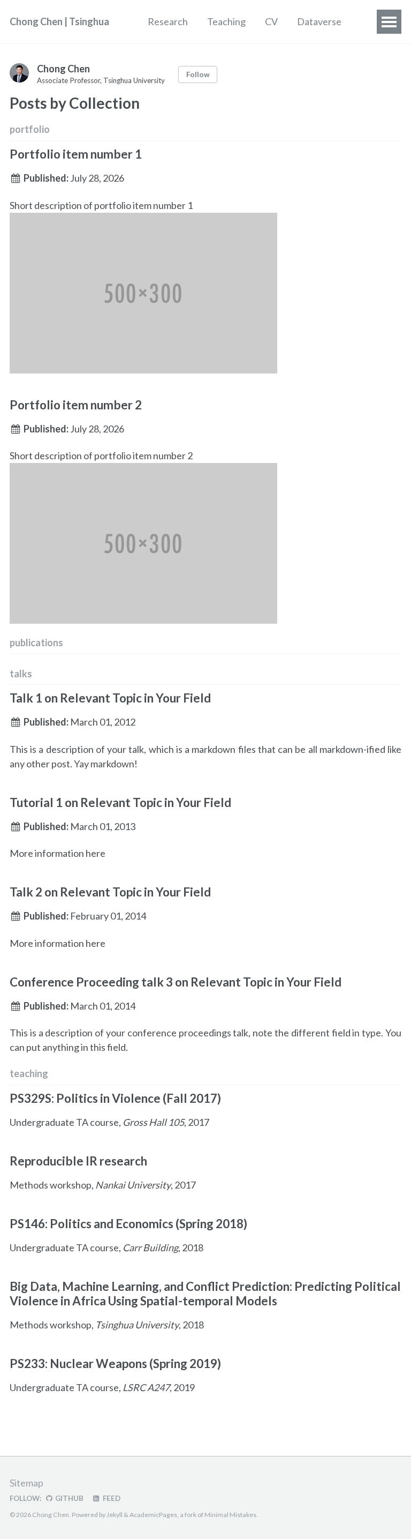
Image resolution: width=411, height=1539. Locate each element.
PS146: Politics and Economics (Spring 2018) (128, 1223)
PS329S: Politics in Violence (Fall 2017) (115, 1098)
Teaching (226, 21)
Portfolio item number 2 (76, 405)
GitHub (68, 1498)
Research (168, 21)
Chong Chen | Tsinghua (59, 21)
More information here (57, 853)
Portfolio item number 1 (76, 154)
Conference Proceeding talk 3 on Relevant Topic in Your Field (175, 982)
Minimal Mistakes (230, 1515)
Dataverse (319, 21)
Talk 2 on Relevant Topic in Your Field (110, 892)
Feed (110, 1498)
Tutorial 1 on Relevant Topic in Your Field (120, 802)
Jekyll (114, 1515)
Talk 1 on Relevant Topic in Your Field (110, 698)
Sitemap (26, 1483)
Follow (198, 74)
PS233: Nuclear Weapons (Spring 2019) (115, 1363)
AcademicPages (153, 1515)
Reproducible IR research (78, 1161)
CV (271, 21)
